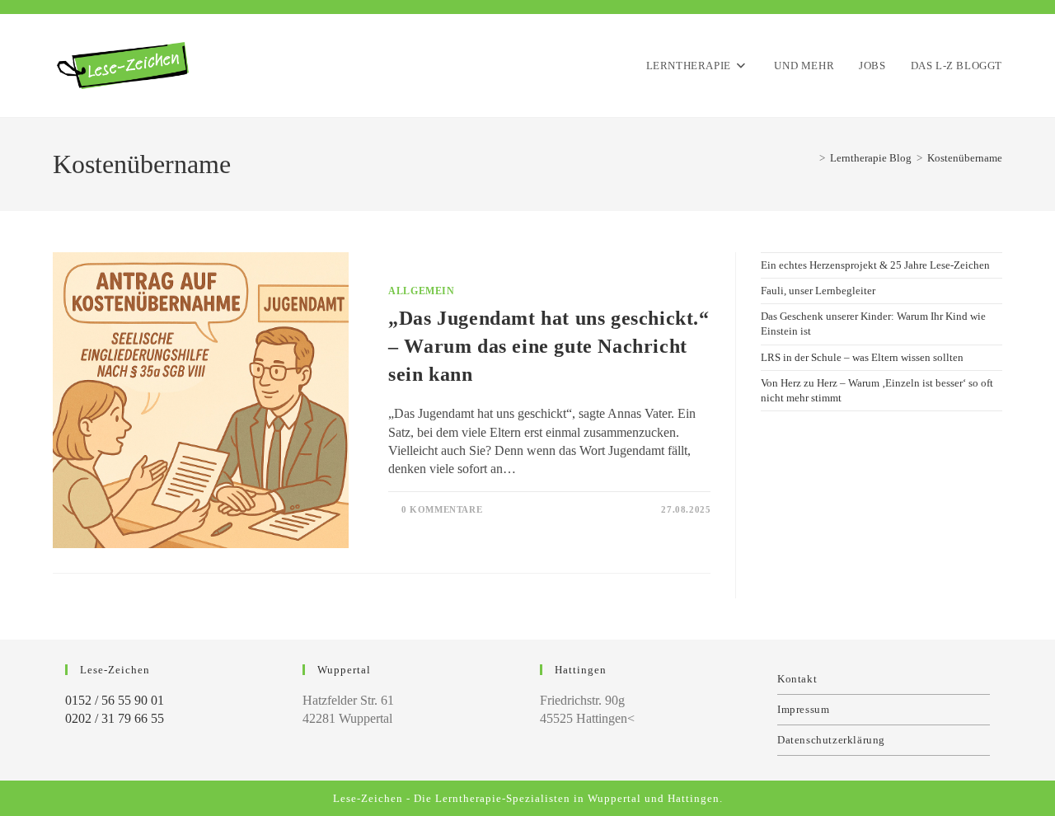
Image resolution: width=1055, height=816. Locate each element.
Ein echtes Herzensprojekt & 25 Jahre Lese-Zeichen (875, 265)
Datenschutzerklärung (831, 740)
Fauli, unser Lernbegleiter (818, 290)
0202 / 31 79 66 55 (114, 718)
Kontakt (797, 679)
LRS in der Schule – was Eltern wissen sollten (862, 357)
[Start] (810, 158)
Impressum (803, 709)
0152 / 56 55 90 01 (114, 700)
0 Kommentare (441, 509)
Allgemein (421, 291)
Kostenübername (964, 158)
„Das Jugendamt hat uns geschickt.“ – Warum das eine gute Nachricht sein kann (548, 345)
